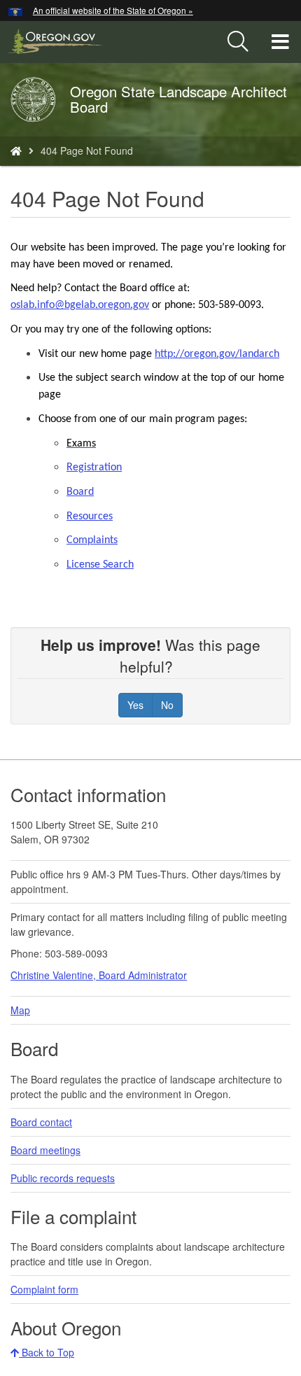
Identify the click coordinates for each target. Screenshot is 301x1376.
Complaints (92, 540)
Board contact (41, 1122)
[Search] (238, 42)
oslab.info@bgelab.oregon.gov (79, 305)
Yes (135, 705)
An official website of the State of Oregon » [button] (113, 10)
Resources (89, 516)
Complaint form (44, 1289)
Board (80, 492)
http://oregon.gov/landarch (217, 354)
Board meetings (45, 1150)
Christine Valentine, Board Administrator (98, 975)
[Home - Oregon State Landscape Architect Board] (16, 150)
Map (20, 1010)
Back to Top (46, 1352)
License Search (100, 564)
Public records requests (62, 1178)
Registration (94, 467)
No (167, 705)
